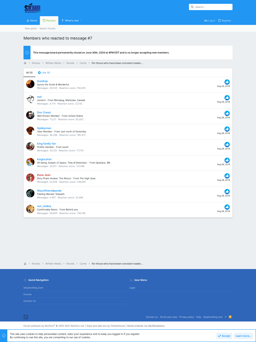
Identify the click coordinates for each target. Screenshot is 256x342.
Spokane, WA (103, 162)
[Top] (225, 317)
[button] (81, 21)
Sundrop (42, 81)
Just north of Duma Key (73, 131)
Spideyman (44, 128)
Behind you (72, 209)
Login (132, 287)
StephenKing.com (33, 287)
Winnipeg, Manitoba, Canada (69, 100)
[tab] (44, 72)
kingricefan (44, 159)
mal (39, 96)
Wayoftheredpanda (49, 190)
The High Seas (87, 178)
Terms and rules (168, 317)
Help (198, 317)
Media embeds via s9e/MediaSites (146, 325)
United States (75, 115)
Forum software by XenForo (54, 325)
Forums (28, 294)
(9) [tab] (29, 72)
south (65, 147)
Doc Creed (44, 112)
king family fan (46, 143)
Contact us (30, 301)
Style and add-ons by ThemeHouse (106, 325)
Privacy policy (186, 317)
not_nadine (44, 206)
